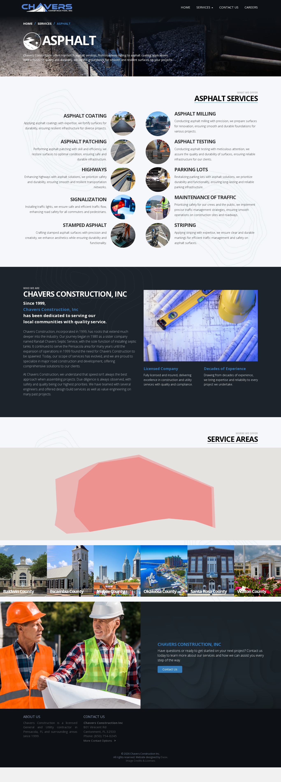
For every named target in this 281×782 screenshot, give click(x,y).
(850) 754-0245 (105, 736)
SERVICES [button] (203, 7)
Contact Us (170, 669)
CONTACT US (228, 7)
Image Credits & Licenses (140, 760)
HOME (185, 7)
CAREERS (251, 7)
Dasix (164, 757)
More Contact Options (100, 740)
